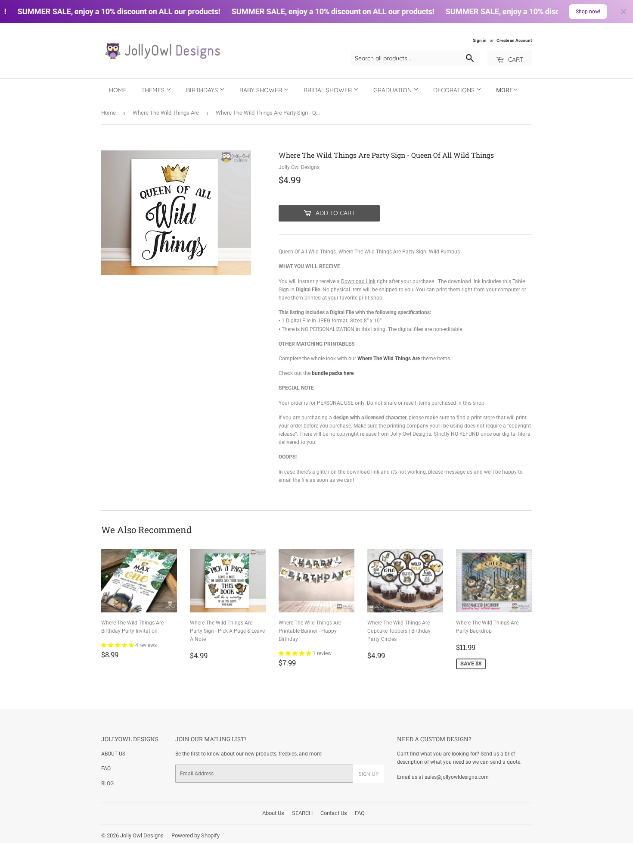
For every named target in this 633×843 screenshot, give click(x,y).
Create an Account (514, 40)
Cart (514, 59)
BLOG (107, 784)
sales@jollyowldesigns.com (457, 777)
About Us (273, 813)
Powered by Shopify (195, 835)
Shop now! (588, 12)
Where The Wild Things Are (166, 112)
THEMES (153, 90)
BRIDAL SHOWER (329, 90)
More (504, 90)
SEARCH (302, 813)
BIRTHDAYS (203, 90)
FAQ (106, 768)
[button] (118, 645)
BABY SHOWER (261, 90)
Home (118, 90)
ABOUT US (113, 754)
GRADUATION (393, 90)
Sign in (480, 40)
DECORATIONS (454, 90)
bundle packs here (333, 373)
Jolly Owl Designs (142, 835)
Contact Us (333, 813)
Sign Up (369, 774)
